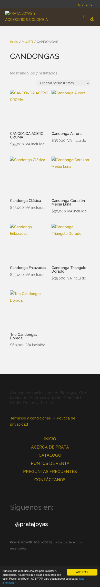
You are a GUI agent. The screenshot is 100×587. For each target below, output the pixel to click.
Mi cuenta (85, 5)
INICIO (50, 439)
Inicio (14, 42)
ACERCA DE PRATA (50, 447)
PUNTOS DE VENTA (50, 463)
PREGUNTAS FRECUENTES (50, 471)
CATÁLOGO (50, 455)
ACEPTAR (82, 572)
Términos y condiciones (30, 418)
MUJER (27, 42)
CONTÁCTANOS (50, 479)
